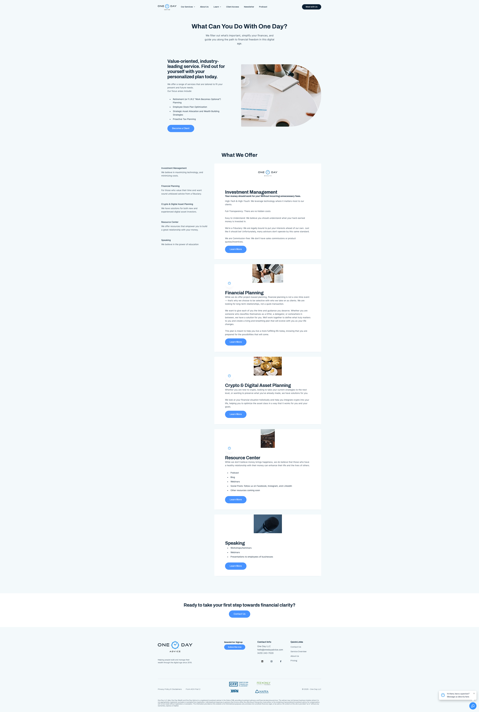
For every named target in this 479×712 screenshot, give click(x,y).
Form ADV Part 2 (193, 689)
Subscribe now (234, 647)
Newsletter (249, 7)
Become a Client (180, 128)
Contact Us (239, 614)
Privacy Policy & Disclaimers (170, 689)
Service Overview (298, 651)
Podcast (263, 7)
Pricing (294, 661)
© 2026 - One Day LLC (311, 689)
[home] (167, 7)
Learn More (236, 249)
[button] (188, 6)
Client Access (232, 7)
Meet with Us (311, 7)
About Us (204, 7)
